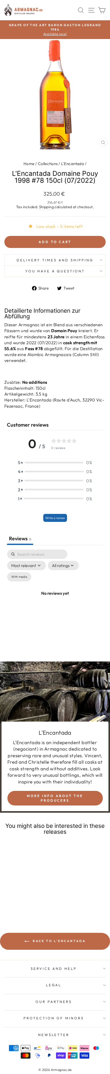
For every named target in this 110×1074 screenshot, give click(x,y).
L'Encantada (72, 163)
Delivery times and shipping (55, 260)
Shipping (46, 207)
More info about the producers (55, 798)
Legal (54, 985)
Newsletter (54, 1035)
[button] (55, 462)
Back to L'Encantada (58, 941)
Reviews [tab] (20, 538)
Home (29, 163)
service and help (54, 968)
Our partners (54, 1002)
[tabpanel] (55, 599)
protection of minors (54, 1018)
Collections (48, 163)
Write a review (55, 518)
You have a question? (55, 271)
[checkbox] (19, 576)
